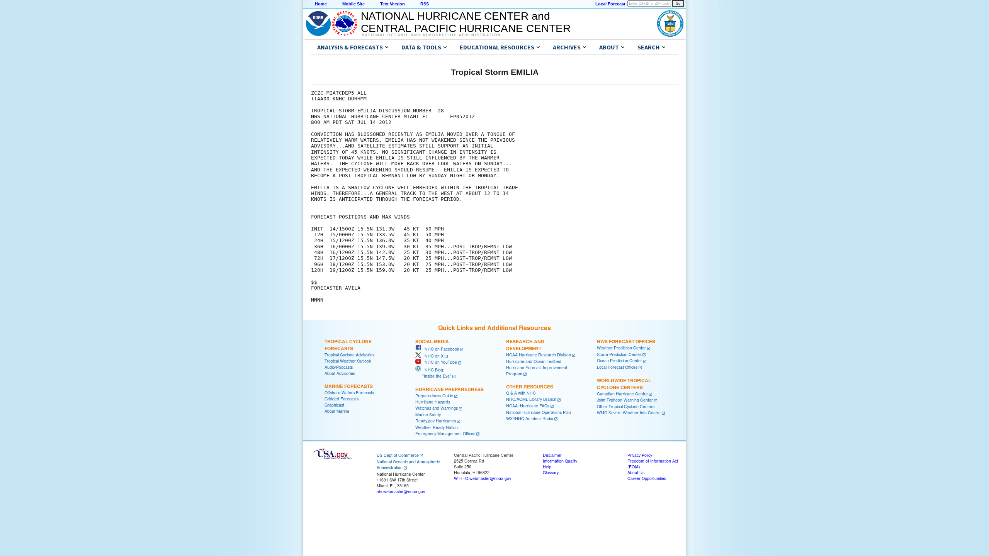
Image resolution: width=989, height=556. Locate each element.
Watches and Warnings (436, 408)
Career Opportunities (646, 478)
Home (321, 4)
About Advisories (340, 373)
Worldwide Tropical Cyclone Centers (624, 384)
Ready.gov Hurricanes (435, 421)
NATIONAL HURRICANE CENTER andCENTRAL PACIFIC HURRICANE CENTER (466, 22)
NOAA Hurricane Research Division (538, 355)
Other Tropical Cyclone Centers (625, 406)
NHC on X (432, 356)
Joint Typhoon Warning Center (625, 400)
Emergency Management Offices (445, 433)
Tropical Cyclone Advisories (349, 355)
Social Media (432, 341)
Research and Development (525, 345)
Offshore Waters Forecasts (349, 392)
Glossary (551, 472)
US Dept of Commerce (398, 455)
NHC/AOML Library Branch (531, 399)
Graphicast (334, 405)
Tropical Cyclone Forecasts (348, 345)
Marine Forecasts (349, 386)
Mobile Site (353, 4)
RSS (424, 4)
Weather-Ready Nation (436, 427)
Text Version (392, 4)
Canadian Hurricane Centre (622, 394)
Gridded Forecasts (342, 399)
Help (547, 467)
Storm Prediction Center (619, 354)
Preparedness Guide (434, 395)
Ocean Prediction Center (619, 360)
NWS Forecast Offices (626, 341)
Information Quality (560, 461)
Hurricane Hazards (432, 402)
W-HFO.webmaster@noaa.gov (482, 478)
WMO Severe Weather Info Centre (629, 412)
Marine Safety (428, 414)
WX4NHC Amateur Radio (529, 418)
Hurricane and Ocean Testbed (533, 361)
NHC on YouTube (439, 362)
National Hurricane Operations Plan (538, 412)
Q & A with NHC (521, 393)
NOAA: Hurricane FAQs (527, 406)
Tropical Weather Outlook (348, 361)
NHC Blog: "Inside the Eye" (433, 373)
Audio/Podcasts (339, 367)
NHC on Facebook (440, 349)
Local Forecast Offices (617, 367)
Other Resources (529, 386)
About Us (635, 472)
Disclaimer (552, 455)
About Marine (337, 411)
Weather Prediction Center (621, 348)
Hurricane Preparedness (449, 389)
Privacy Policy (639, 455)
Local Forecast (610, 4)
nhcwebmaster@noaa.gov (401, 491)
